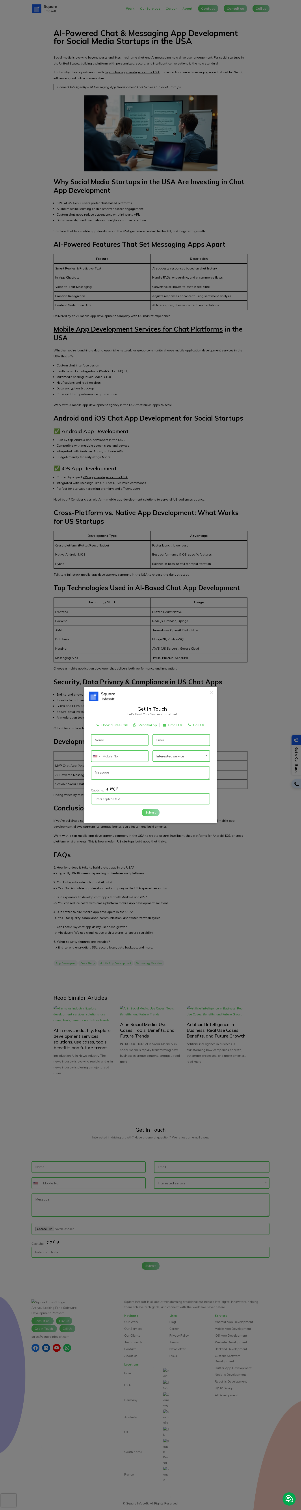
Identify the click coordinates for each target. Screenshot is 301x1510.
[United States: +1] (96, 756)
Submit (150, 812)
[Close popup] (211, 692)
